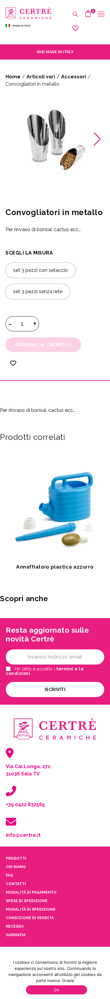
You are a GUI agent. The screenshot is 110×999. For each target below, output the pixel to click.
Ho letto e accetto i (45, 671)
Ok (56, 989)
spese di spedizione (27, 901)
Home (13, 77)
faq (9, 875)
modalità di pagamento (31, 892)
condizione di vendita (30, 918)
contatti (16, 884)
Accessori (73, 77)
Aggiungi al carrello (43, 344)
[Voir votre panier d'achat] (88, 15)
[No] (74, 977)
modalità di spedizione (31, 909)
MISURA (43, 253)
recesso (15, 926)
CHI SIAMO (16, 867)
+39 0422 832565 (25, 804)
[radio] (40, 270)
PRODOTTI (16, 858)
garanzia (16, 935)
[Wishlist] (13, 367)
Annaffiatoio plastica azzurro (55, 567)
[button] (97, 139)
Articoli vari (41, 77)
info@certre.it (23, 835)
